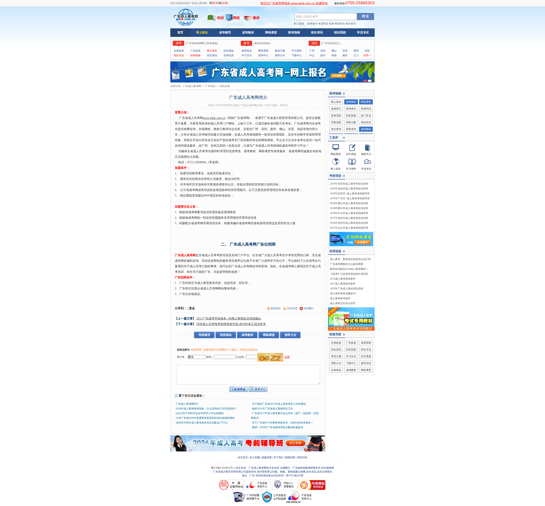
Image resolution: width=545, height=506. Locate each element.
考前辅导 (204, 335)
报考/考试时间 (337, 23)
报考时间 (366, 108)
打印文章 (292, 308)
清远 (367, 50)
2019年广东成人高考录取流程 (346, 288)
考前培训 (366, 122)
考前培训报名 (262, 43)
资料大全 (280, 55)
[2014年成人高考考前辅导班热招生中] (247, 450)
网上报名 (202, 32)
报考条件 (312, 23)
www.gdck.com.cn (214, 118)
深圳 (323, 50)
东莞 (345, 50)
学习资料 (296, 50)
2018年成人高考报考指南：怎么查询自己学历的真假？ (206, 408)
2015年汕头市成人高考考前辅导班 (349, 227)
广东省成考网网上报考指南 (201, 43)
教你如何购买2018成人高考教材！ (349, 268)
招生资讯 (317, 32)
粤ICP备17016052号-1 (223, 467)
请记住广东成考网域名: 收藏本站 (294, 3)
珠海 (334, 55)
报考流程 (336, 115)
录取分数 (351, 122)
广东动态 (210, 86)
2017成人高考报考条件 (343, 283)
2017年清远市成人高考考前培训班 (349, 218)
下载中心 (296, 55)
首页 (180, 32)
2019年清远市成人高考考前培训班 (349, 188)
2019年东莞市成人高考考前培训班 (349, 183)
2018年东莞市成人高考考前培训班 (349, 222)
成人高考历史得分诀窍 (343, 303)
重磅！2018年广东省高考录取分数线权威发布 (277, 427)
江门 (356, 55)
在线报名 (336, 370)
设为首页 (243, 457)
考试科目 (323, 23)
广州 (311, 50)
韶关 (323, 55)
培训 (220, 18)
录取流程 (336, 122)
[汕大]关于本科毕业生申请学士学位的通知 (200, 413)
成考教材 (248, 32)
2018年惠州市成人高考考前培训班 (349, 208)
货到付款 (302, 457)
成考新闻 (366, 342)
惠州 (356, 50)
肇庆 (345, 55)
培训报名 (226, 335)
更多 (192, 308)
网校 (236, 18)
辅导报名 (247, 50)
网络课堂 (271, 32)
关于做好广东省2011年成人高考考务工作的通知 (279, 403)
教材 (256, 18)
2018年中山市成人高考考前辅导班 (349, 213)
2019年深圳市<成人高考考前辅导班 (350, 193)
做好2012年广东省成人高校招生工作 (272, 408)
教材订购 (280, 50)
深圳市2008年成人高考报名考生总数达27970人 (202, 422)
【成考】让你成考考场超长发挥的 (349, 273)
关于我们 (278, 457)
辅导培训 (366, 363)
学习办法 (351, 356)
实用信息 (229, 55)
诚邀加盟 (266, 457)
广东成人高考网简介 (187, 403)
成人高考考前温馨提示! (343, 293)
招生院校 (340, 32)
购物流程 (290, 457)
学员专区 (363, 32)
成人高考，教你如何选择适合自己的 (350, 259)
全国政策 (179, 50)
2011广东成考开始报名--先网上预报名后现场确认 (228, 318)
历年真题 (351, 154)
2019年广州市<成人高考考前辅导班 (350, 198)
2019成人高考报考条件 (343, 278)
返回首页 (276, 308)
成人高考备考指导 (340, 298)
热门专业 (366, 115)
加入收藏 (255, 457)
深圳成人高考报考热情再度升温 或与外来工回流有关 (231, 324)
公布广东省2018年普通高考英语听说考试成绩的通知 (205, 417)
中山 (311, 55)
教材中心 (366, 154)
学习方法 (247, 55)
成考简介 (336, 108)
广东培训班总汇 (331, 43)
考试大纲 (336, 356)
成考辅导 (225, 32)
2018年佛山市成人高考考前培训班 (349, 203)
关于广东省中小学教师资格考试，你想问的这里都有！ (282, 422)
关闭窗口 (309, 308)
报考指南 (294, 32)
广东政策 (195, 50)
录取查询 (351, 129)
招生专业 (179, 55)
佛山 (334, 50)
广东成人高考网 (192, 86)
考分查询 (351, 23)
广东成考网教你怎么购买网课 (346, 264)
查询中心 (263, 55)
